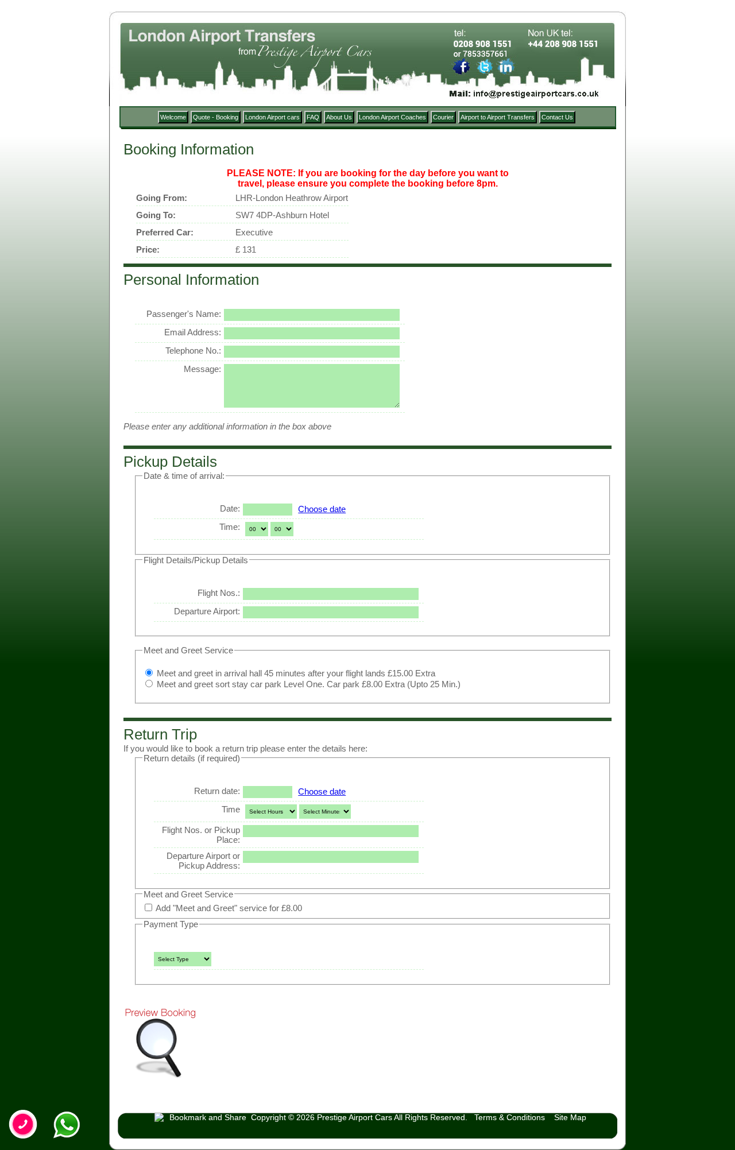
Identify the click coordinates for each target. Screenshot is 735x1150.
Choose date (322, 509)
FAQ (313, 117)
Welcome (173, 117)
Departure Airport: (207, 611)
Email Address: (192, 332)
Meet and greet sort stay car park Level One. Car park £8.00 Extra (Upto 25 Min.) (307, 684)
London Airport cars (272, 117)
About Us (339, 117)
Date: (230, 508)
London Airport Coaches (392, 117)
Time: (229, 527)
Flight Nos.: (219, 593)
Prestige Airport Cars (354, 1117)
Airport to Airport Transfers (498, 117)
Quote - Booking (215, 117)
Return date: (217, 791)
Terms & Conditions (509, 1117)
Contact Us (557, 117)
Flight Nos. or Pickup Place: (201, 835)
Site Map (570, 1117)
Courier (443, 117)
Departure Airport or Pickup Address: (203, 860)
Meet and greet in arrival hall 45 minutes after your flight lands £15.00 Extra (294, 673)
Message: (202, 369)
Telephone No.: (193, 350)
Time (231, 809)
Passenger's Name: (183, 314)
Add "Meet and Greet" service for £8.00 (228, 908)
